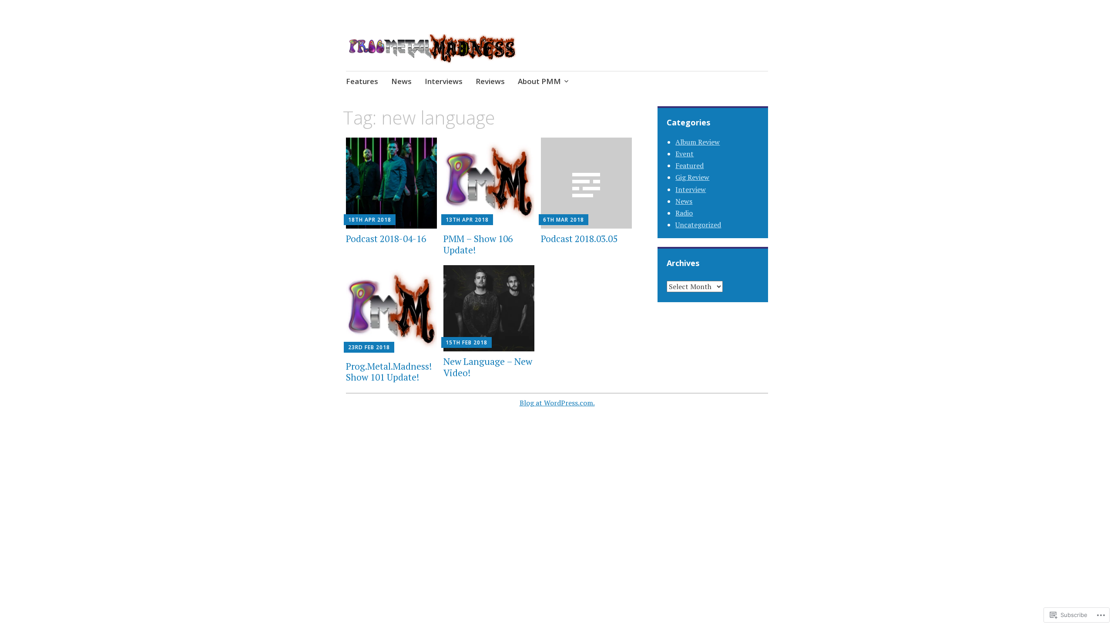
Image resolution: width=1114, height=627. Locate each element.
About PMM (539, 81)
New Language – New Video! (487, 366)
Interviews (444, 81)
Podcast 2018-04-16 (386, 239)
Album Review (697, 142)
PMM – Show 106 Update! (478, 244)
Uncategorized (698, 224)
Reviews (490, 81)
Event (684, 153)
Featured (689, 165)
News (401, 81)
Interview (690, 189)
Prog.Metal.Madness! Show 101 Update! (389, 371)
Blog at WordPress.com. (557, 403)
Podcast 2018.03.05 (579, 239)
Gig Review (692, 177)
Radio (684, 213)
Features (362, 81)
